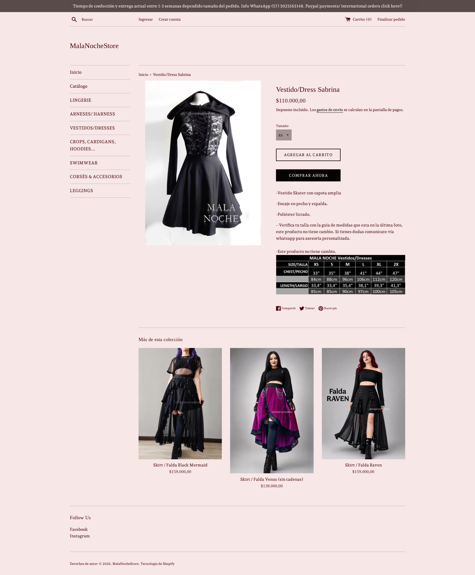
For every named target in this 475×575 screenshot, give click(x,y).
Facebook (79, 529)
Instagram (80, 535)
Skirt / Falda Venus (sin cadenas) (271, 479)
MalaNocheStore (94, 46)
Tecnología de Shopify (157, 564)
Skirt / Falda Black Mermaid (180, 465)
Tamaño (282, 126)
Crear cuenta (170, 19)
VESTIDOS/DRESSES (92, 128)
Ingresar (146, 19)
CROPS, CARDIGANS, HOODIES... (93, 145)
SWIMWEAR (84, 162)
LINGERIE (80, 100)
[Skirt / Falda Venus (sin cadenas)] (271, 410)
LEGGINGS (81, 190)
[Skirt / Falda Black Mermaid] (180, 403)
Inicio (76, 72)
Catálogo (78, 86)
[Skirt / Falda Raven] (363, 403)
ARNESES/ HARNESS (92, 114)
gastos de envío (330, 109)
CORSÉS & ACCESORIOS (96, 176)
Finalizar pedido (391, 19)
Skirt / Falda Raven (363, 465)
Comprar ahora (308, 175)
